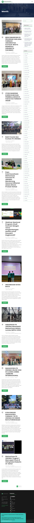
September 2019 (26, 194)
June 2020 (25, 179)
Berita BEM (10, 289)
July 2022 (25, 139)
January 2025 (26, 93)
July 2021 (25, 156)
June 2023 (25, 133)
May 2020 (25, 181)
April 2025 (25, 87)
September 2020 (26, 175)
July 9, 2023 (7, 377)
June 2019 (25, 200)
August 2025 (26, 78)
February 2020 (26, 185)
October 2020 (26, 173)
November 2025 (26, 72)
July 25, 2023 (7, 52)
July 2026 (25, 55)
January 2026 (26, 68)
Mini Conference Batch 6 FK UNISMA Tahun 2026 (28, 31)
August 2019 (26, 196)
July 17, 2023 (7, 188)
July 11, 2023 (7, 288)
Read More (5, 66)
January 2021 (26, 166)
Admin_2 (13, 52)
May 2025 (25, 85)
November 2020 (26, 171)
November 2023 (26, 122)
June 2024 (25, 108)
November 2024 (26, 97)
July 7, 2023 (7, 465)
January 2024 (26, 118)
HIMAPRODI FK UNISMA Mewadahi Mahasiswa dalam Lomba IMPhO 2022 (13, 327)
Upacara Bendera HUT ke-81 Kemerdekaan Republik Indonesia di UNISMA (28, 39)
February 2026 (26, 66)
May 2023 (25, 135)
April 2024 (25, 112)
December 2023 (26, 120)
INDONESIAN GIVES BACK (13, 286)
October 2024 (26, 99)
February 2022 (26, 141)
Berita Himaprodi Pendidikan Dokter (15, 333)
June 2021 (25, 158)
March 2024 (26, 114)
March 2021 (26, 162)
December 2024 (26, 95)
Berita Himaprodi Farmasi (13, 53)
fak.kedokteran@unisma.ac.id (6, 520)
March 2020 (26, 183)
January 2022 (26, 143)
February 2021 (26, 164)
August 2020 (26, 177)
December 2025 (26, 70)
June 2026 (25, 57)
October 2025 (26, 74)
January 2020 (26, 187)
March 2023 (26, 137)
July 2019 (25, 198)
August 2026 (26, 53)
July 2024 (25, 106)
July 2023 (25, 131)
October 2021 (26, 150)
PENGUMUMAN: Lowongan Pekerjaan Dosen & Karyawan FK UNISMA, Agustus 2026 (28, 35)
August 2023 (26, 129)
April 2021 (25, 160)
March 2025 (26, 89)
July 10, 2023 (7, 332)
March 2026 (26, 64)
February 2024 (26, 116)
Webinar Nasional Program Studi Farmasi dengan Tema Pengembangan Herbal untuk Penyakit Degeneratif (12, 228)
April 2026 (25, 62)
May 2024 (25, 110)
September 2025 (26, 76)
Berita (7, 53)
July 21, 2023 (7, 140)
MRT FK (13, 377)
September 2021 (26, 152)
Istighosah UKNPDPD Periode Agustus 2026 (27, 28)
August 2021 (26, 154)
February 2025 (26, 91)
